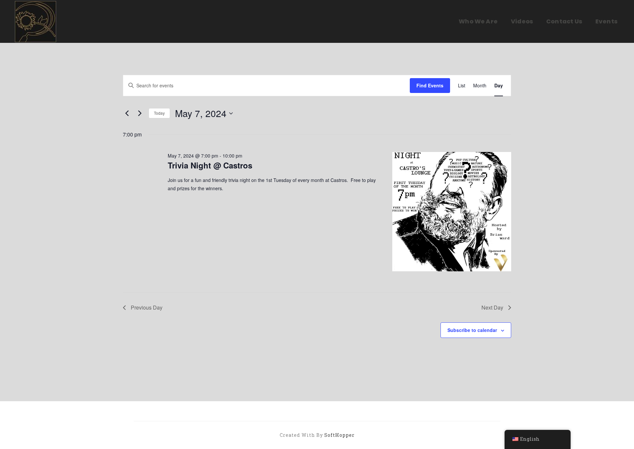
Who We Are (478, 21)
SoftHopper (339, 435)
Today (159, 113)
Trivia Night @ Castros (210, 165)
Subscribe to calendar (472, 330)
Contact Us (564, 21)
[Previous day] (127, 113)
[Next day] (140, 113)
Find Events (429, 85)
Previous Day (146, 307)
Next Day (492, 307)
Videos (522, 21)
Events (606, 21)
